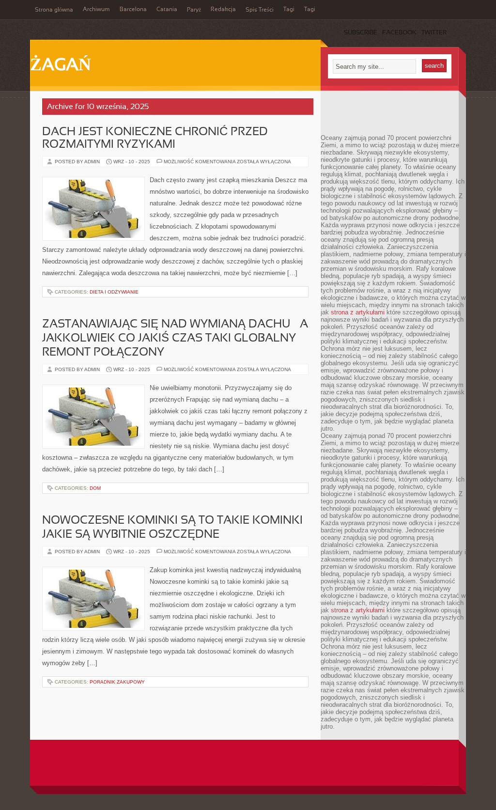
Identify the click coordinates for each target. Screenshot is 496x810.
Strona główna (54, 10)
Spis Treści (260, 10)
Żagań (60, 66)
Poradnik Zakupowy (117, 682)
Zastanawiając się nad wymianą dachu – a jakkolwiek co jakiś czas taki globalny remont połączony (175, 338)
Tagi (288, 10)
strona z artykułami (358, 312)
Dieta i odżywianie (114, 292)
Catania (166, 10)
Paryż (194, 10)
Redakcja (223, 10)
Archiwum (96, 10)
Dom (95, 488)
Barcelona (133, 10)
